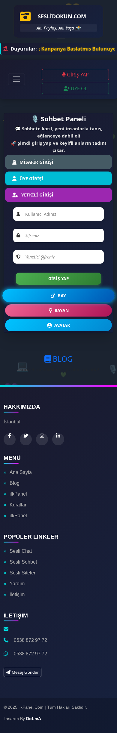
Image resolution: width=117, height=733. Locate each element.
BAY (62, 296)
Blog (15, 483)
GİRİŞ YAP (77, 74)
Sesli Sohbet (23, 561)
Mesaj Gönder (24, 672)
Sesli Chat (21, 551)
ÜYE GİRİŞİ (31, 178)
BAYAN (62, 310)
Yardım (17, 583)
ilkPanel (18, 493)
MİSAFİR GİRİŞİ (36, 162)
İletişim (17, 594)
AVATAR (62, 325)
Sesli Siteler (22, 572)
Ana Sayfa (21, 472)
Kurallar (18, 504)
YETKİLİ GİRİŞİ (37, 195)
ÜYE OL (78, 88)
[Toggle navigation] (16, 79)
